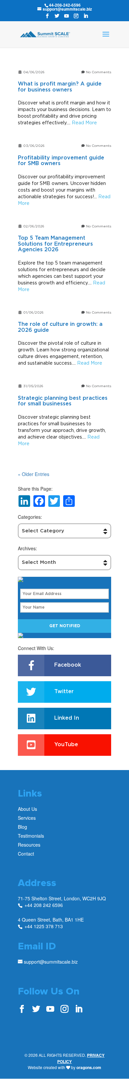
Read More (84, 122)
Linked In (66, 718)
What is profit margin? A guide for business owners (60, 86)
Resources (29, 844)
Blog (22, 826)
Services (27, 817)
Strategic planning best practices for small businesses (63, 401)
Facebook (67, 665)
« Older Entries (33, 474)
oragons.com (88, 1067)
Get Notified (64, 626)
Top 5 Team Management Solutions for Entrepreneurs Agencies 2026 (55, 243)
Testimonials (31, 835)
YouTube (66, 744)
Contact (26, 853)
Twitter (64, 691)
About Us (27, 809)
